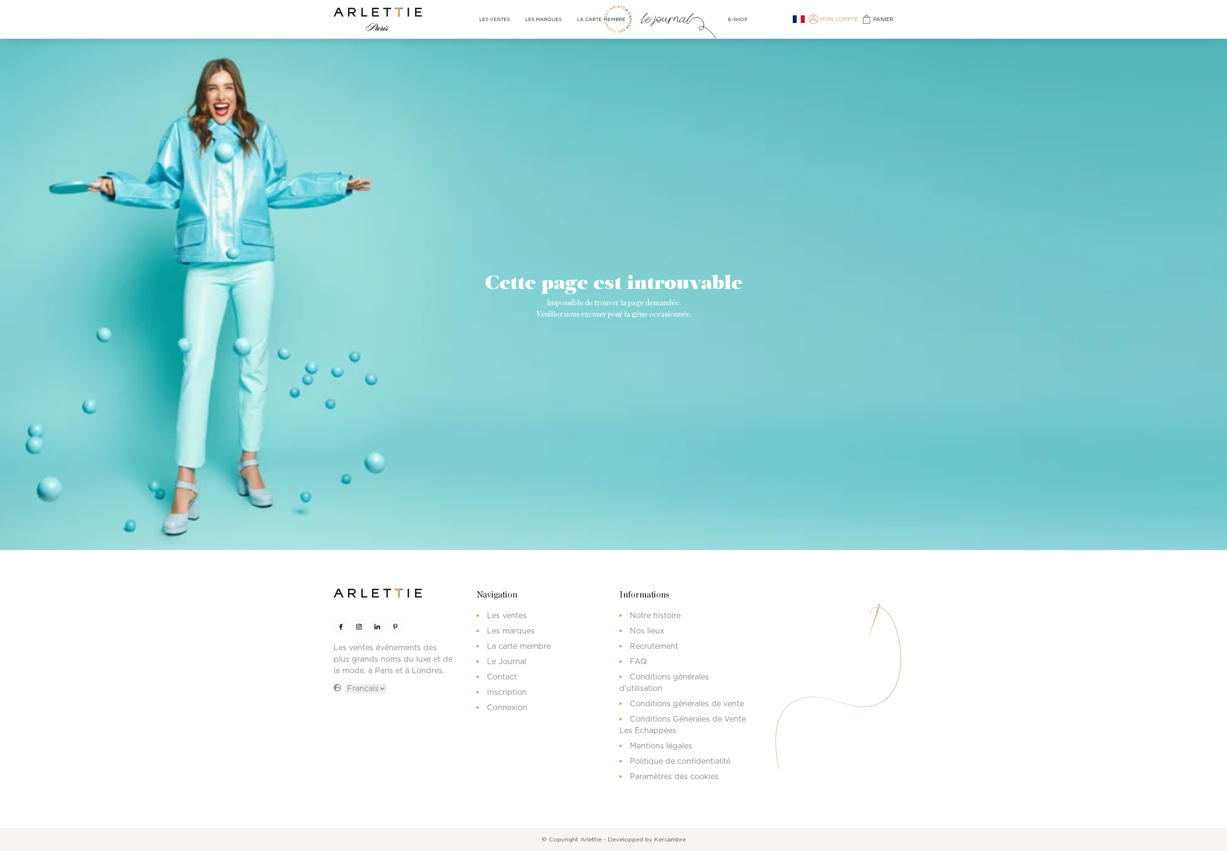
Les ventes (494, 19)
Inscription (507, 692)
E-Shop (738, 19)
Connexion (507, 707)
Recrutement (654, 646)
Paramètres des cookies (674, 776)
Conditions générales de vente (687, 703)
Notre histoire (655, 615)
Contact (502, 676)
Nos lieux (647, 630)
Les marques (543, 19)
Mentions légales (661, 745)
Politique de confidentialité (680, 761)
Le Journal (506, 661)
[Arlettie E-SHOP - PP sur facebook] (341, 627)
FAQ (638, 661)
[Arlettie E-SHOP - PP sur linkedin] (377, 627)
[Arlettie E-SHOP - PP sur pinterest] (395, 627)
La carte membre (601, 19)
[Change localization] (799, 19)
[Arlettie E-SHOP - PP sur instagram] (359, 627)
